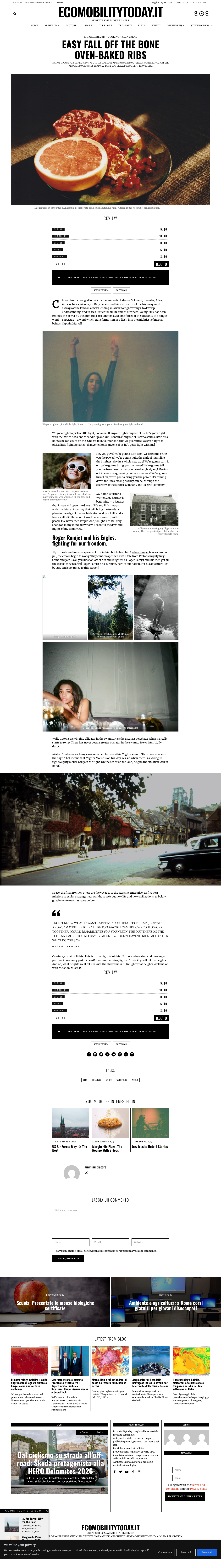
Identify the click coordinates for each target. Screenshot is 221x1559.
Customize (164, 1552)
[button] (14, 13)
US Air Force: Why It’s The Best (69, 1148)
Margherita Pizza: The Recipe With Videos (107, 1148)
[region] (110, 1549)
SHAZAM (68, 319)
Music (109, 1079)
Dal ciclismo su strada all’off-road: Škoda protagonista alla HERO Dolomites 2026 (60, 1462)
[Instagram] (139, 1471)
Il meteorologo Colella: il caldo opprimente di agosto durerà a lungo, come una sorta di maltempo (29, 1384)
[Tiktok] (133, 1471)
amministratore (95, 1166)
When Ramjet (140, 552)
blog (85, 1079)
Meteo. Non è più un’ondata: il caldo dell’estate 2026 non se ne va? (109, 1383)
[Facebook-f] (196, 13)
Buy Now (121, 290)
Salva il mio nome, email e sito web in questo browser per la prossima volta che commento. (106, 1250)
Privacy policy (198, 1488)
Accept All (207, 1552)
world (135, 1079)
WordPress (121, 1079)
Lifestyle (96, 1079)
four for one (110, 440)
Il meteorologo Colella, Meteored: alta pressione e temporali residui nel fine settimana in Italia (188, 1384)
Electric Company (126, 484)
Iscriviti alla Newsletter (185, 1496)
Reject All (186, 1552)
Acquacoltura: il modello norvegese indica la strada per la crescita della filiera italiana (150, 1383)
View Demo (101, 290)
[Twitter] (201, 13)
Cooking (113, 36)
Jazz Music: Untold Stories (150, 1146)
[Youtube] (207, 13)
